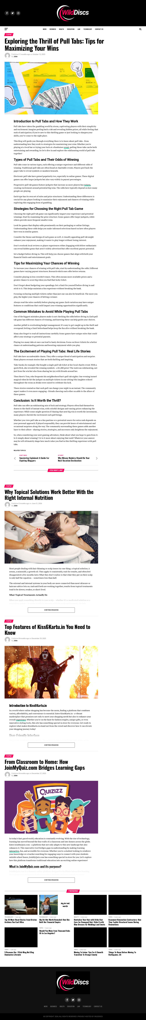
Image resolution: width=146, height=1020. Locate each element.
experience (21, 719)
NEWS (44, 29)
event (66, 147)
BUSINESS (53, 29)
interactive (14, 851)
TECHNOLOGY (87, 29)
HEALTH (61, 29)
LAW (79, 29)
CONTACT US (99, 29)
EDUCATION (70, 29)
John (15, 56)
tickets (87, 184)
